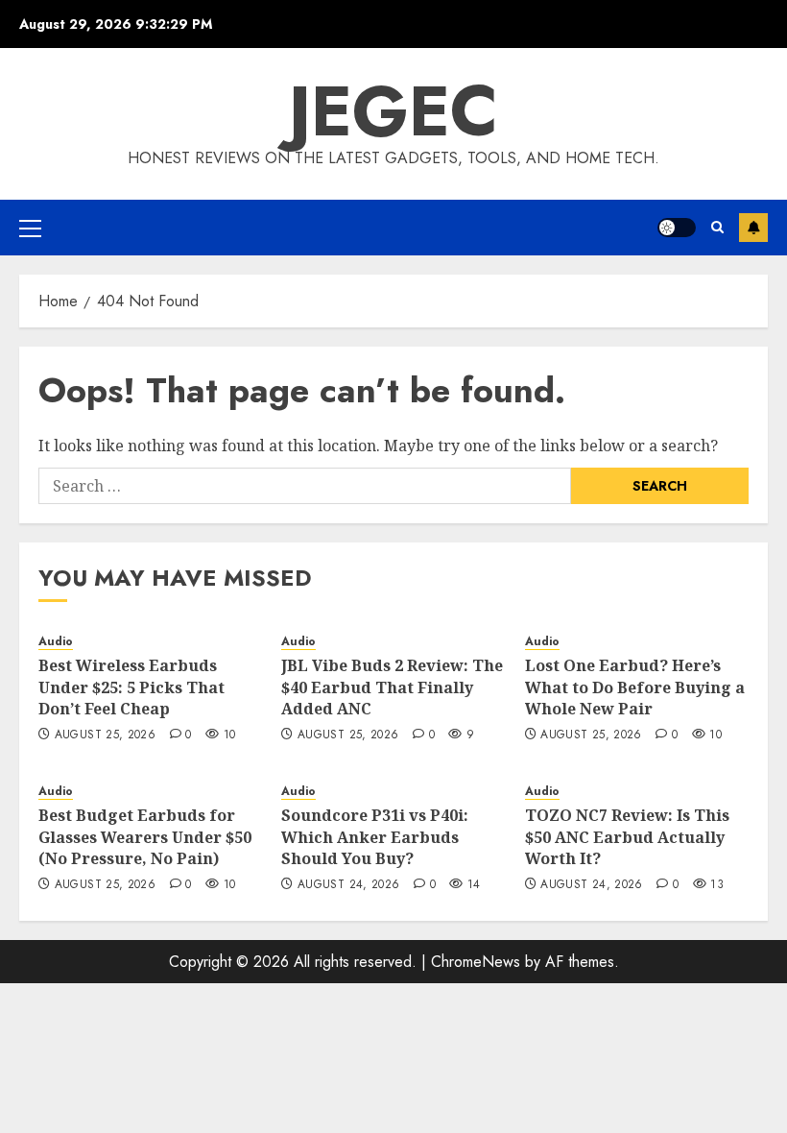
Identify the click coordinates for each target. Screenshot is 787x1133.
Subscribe (753, 227)
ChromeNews (475, 962)
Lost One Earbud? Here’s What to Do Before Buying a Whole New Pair (635, 687)
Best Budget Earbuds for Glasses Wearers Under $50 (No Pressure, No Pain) (144, 837)
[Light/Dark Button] (676, 227)
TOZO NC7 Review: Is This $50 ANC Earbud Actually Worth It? (627, 837)
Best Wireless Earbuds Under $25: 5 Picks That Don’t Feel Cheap (131, 687)
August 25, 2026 (105, 735)
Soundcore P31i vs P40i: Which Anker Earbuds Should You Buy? (374, 837)
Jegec (393, 111)
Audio (55, 642)
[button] (30, 227)
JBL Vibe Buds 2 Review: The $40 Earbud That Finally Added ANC (392, 687)
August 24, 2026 (348, 885)
